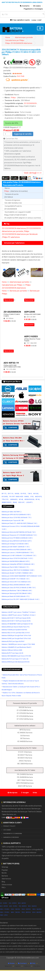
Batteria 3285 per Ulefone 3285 (12, 650)
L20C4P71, (29, 502)
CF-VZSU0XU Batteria (25, 713)
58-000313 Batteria (25, 758)
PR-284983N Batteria (25, 777)
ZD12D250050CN (30, 103)
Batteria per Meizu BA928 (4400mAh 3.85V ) (16, 585)
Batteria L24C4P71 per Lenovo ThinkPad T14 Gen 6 (18, 612)
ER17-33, (11, 493)
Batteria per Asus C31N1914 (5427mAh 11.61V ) (17, 558)
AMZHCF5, (38, 496)
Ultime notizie (7, 885)
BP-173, (4, 493)
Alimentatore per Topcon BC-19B (13, 520)
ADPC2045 (29, 311)
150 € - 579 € (4, 915)
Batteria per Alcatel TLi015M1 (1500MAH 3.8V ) (17, 573)
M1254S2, (5, 496)
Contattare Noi (12, 138)
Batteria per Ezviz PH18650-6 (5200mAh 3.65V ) (17, 538)
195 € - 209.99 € (26, 912)
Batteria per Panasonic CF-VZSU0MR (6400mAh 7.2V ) (19, 535)
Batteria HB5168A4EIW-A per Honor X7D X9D (16, 656)
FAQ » (4, 887)
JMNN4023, (14, 499)
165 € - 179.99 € (4, 912)
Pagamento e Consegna (33, 9)
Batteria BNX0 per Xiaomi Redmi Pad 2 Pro (16, 627)
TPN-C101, (5, 499)
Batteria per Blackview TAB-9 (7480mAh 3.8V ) (17, 590)
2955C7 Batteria (25, 761)
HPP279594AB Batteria (24, 783)
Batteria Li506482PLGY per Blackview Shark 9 (16, 647)
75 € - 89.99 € (23, 906)
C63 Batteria (25, 736)
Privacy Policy (9, 826)
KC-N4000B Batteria (25, 741)
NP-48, (21, 499)
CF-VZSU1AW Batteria (25, 719)
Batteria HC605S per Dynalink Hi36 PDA (14, 630)
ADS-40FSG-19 (11, 362)
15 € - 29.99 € (12, 903)
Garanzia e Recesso (11, 837)
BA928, (17, 493)
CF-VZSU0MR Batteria (25, 710)
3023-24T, (21, 502)
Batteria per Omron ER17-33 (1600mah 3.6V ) (16, 582)
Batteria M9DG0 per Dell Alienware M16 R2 (15, 662)
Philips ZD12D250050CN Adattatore (18, 43)
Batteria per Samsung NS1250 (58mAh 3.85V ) (17, 593)
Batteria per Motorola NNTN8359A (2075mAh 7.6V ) (19, 532)
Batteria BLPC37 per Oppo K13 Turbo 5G (15, 659)
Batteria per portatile (18, 291)
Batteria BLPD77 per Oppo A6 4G (12, 653)
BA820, (26, 496)
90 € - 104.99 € (32, 906)
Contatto (26, 6)
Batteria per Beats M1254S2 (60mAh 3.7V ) (16, 596)
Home (7, 37)
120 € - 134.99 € (15, 909)
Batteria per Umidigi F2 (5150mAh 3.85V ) (15, 544)
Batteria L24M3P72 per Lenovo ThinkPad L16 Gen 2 (18, 615)
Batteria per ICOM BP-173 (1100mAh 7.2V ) (15, 579)
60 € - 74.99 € (13, 906)
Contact (23, 963)
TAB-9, (30, 493)
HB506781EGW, (29, 499)
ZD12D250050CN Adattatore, (14, 228)
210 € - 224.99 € (36, 912)
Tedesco (27, 966)
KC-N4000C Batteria (25, 733)
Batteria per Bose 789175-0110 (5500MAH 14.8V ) (18, 570)
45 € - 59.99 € (4, 906)
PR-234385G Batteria (25, 774)
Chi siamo (37, 6)
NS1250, (36, 493)
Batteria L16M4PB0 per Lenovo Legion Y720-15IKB (18, 644)
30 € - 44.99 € (22, 903)
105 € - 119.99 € (4, 909)
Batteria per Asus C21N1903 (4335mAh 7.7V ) (16, 517)
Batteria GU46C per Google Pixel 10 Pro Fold (16, 638)
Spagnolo (8, 966)
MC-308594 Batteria (24, 764)
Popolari (5, 870)
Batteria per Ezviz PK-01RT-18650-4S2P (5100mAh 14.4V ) (20, 599)
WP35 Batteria (25, 730)
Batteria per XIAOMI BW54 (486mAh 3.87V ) (16, 561)
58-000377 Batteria (25, 755)
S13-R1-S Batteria (25, 752)
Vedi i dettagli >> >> (33, 173)
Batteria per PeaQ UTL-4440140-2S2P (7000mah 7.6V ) (19, 523)
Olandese (36, 966)
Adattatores (6, 879)
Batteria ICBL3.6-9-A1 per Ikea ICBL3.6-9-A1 (16, 632)
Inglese (17, 966)
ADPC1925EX (31, 336)
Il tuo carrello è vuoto (21, 20)
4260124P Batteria (25, 786)
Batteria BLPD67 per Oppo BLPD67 (13, 641)
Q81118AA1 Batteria (25, 780)
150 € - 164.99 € (36, 909)
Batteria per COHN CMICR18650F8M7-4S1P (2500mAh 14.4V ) (22, 576)
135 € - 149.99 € (26, 909)
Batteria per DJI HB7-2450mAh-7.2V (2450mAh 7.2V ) (19, 555)
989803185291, (7, 502)
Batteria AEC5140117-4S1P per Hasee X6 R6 (16, 618)
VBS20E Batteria (25, 707)
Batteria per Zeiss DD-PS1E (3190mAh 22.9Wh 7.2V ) (19, 587)
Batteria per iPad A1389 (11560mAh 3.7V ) (15, 567)
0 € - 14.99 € (3, 903)
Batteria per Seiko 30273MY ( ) (11, 512)
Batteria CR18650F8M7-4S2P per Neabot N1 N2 (17, 624)
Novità (4, 873)
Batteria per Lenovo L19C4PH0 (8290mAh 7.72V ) (18, 552)
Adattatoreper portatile (24, 37)
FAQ (33, 963)
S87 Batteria (25, 738)
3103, (32, 496)
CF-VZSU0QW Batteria (25, 716)
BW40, (15, 502)
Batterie (5, 876)
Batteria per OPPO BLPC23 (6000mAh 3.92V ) (16, 514)
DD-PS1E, (23, 493)
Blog (3, 882)
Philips (13, 98)
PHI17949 (20, 76)
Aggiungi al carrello (23, 134)
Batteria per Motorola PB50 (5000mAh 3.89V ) (17, 549)
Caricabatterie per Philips (14, 40)
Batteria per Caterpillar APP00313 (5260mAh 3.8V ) (18, 564)
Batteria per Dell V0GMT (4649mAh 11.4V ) (16, 547)
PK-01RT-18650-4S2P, (16, 496)
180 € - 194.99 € (15, 912)
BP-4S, (38, 499)
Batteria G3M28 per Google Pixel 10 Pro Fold (16, 635)
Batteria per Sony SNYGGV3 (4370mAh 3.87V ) (17, 541)
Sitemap (5, 867)
